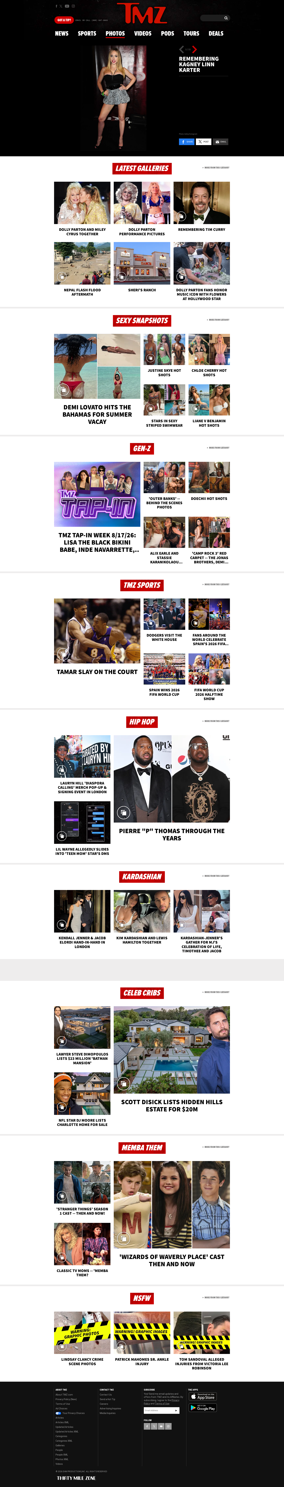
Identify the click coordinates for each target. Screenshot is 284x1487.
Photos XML (62, 1459)
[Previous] (181, 49)
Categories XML (64, 1441)
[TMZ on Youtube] (67, 6)
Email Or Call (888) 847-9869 (91, 20)
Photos (115, 34)
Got (64, 20)
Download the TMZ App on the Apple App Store (203, 1396)
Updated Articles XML (67, 1431)
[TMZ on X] (61, 6)
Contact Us (106, 1394)
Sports (87, 34)
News (61, 34)
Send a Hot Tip (107, 1399)
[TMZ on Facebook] (56, 6)
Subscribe (176, 1410)
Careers (104, 1404)
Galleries (60, 1445)
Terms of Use (63, 1404)
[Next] (194, 49)
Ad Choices (61, 1408)
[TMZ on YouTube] (161, 1426)
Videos (142, 34)
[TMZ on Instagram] (73, 6)
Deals (216, 34)
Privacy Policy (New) (66, 1399)
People (59, 1450)
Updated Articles (64, 1427)
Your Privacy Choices (73, 1413)
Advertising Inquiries (110, 1408)
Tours (191, 34)
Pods (167, 34)
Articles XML (62, 1422)
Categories (61, 1436)
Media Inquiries (108, 1413)
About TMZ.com (64, 1394)
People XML (62, 1454)
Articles (60, 1417)
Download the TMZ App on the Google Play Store (203, 1408)
